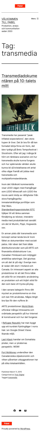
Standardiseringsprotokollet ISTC (18, 209)
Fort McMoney (9, 352)
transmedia (12, 377)
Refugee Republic (12, 323)
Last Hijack (7, 339)
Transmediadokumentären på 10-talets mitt (19, 80)
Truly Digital (19, 375)
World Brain (27, 306)
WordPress (25, 429)
